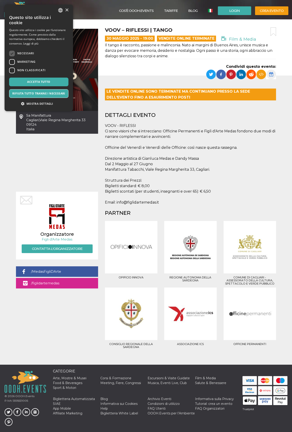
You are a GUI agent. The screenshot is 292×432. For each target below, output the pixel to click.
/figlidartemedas (45, 283)
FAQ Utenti (157, 408)
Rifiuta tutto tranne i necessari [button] (38, 93)
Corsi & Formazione (115, 378)
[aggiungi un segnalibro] (273, 31)
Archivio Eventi (159, 399)
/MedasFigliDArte (46, 271)
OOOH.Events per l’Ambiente (171, 413)
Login (234, 10)
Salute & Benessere (210, 383)
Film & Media (242, 39)
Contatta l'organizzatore (57, 248)
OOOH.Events (24, 396)
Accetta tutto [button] (38, 82)
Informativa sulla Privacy (214, 399)
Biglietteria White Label (119, 413)
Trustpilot (248, 409)
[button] (38, 104)
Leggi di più (31, 43)
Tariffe (171, 10)
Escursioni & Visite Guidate (169, 378)
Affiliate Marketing (67, 413)
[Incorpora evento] (261, 74)
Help (104, 408)
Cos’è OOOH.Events (136, 10)
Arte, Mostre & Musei (69, 378)
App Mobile (62, 408)
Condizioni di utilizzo (164, 404)
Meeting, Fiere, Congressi (120, 383)
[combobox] (60, 10)
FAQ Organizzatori (209, 408)
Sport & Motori (64, 388)
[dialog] (39, 58)
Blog (193, 10)
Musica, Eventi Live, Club (167, 383)
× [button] (66, 10)
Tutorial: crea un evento (213, 404)
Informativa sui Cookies (119, 404)
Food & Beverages (67, 383)
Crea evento (272, 10)
